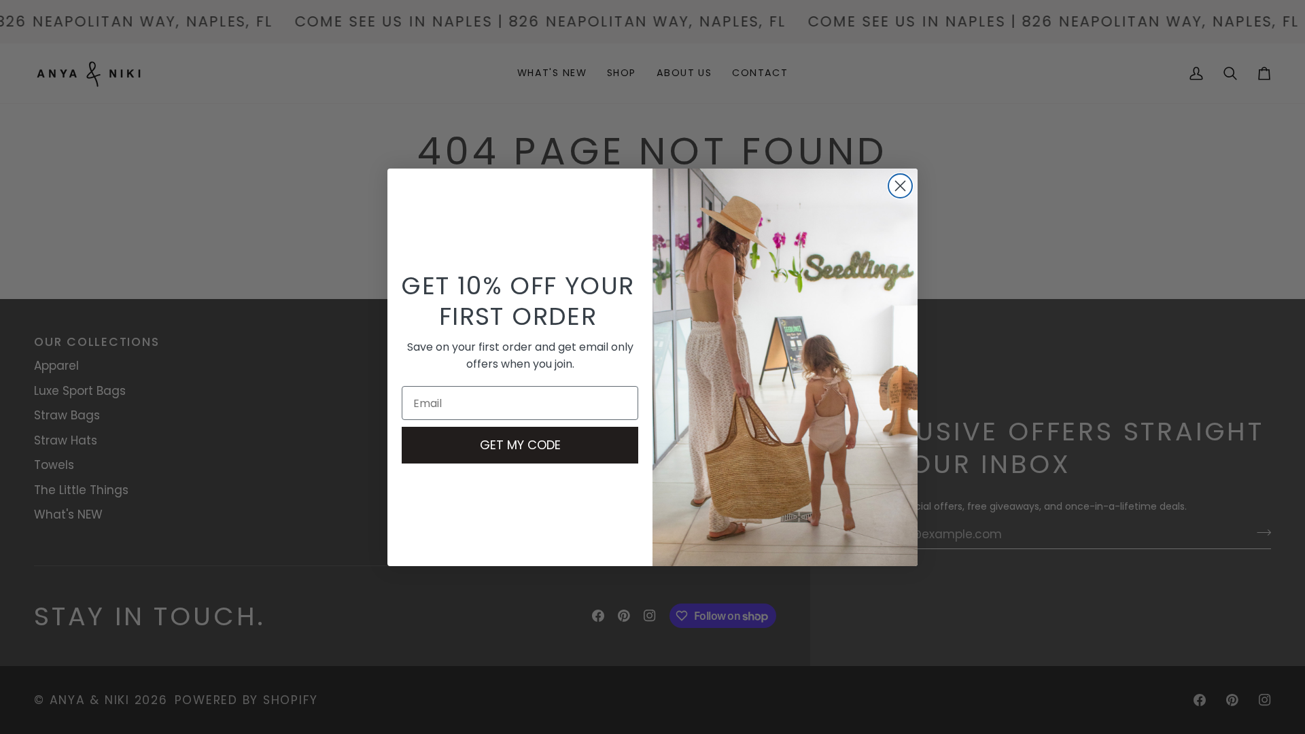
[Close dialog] (900, 186)
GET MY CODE (520, 444)
